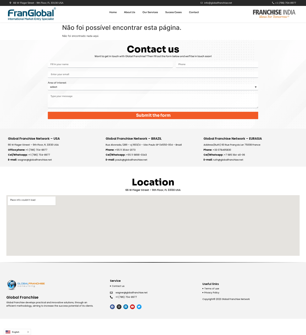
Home (113, 12)
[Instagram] (119, 306)
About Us (129, 12)
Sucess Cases (173, 12)
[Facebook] (112, 306)
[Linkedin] (125, 306)
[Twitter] (139, 306)
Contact (194, 12)
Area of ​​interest (57, 82)
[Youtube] (132, 306)
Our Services (150, 12)
